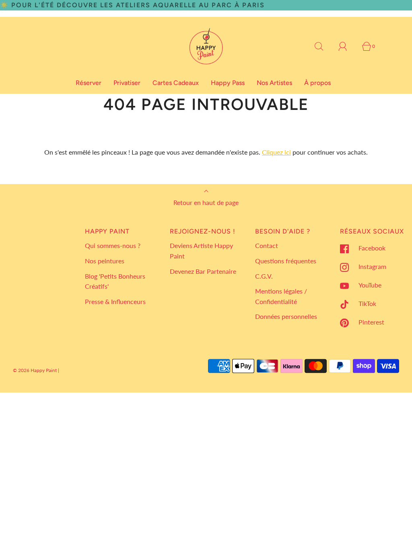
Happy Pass (228, 83)
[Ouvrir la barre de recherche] (323, 46)
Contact (266, 245)
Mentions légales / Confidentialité (281, 296)
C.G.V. (264, 276)
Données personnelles (286, 316)
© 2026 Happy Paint (35, 370)
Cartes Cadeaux (175, 83)
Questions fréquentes (285, 261)
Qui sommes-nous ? (112, 245)
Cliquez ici (276, 152)
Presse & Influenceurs (115, 301)
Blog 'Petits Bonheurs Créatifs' (115, 281)
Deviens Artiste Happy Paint (201, 251)
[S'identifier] (347, 46)
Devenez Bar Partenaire (203, 271)
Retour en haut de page (206, 202)
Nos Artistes (274, 83)
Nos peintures (104, 261)
